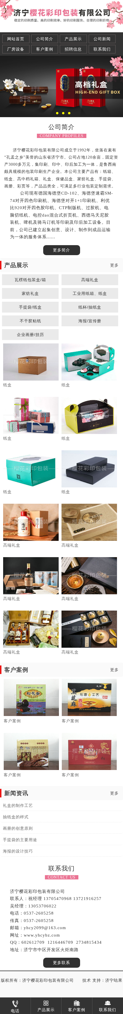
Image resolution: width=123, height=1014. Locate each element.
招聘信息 (73, 49)
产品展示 (73, 39)
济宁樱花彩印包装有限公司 (48, 980)
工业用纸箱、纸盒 (90, 293)
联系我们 (102, 49)
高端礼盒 (89, 279)
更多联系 (61, 963)
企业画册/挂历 (30, 334)
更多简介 (61, 250)
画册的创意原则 (18, 828)
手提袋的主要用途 (20, 840)
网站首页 (15, 39)
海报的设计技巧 (18, 851)
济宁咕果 (113, 980)
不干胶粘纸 (30, 321)
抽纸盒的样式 (16, 817)
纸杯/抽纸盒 (89, 307)
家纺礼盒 (30, 293)
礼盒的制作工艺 (18, 805)
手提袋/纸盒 (30, 307)
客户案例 (44, 49)
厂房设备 (15, 49)
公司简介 (44, 39)
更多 (114, 265)
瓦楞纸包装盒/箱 (30, 279)
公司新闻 (102, 39)
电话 (15, 1011)
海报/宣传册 (89, 321)
